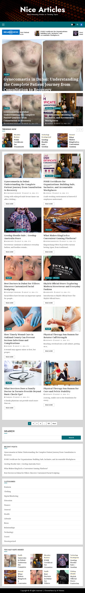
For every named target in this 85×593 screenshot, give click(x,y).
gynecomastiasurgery (13, 124)
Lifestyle (56, 278)
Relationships (9, 527)
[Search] (77, 24)
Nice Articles (42, 9)
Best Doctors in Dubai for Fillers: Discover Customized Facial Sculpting (22, 286)
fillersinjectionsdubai (13, 292)
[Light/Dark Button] (73, 25)
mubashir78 (10, 241)
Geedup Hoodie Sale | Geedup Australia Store (46, 145)
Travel (6, 537)
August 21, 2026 (20, 346)
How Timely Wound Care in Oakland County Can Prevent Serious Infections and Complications (19, 339)
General (72, 135)
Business (57, 108)
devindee (9, 346)
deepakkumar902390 (52, 241)
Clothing (48, 278)
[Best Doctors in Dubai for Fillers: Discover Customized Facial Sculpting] (22, 268)
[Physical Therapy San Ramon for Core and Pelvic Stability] (62, 373)
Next (54, 423)
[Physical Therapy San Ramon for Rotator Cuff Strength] (62, 319)
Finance (7, 505)
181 (49, 423)
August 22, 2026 (29, 124)
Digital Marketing (11, 496)
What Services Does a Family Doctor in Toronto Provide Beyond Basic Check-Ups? (22, 391)
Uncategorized (46, 137)
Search (9, 431)
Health (6, 74)
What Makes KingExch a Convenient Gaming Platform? (74, 143)
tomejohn (9, 397)
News (6, 523)
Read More (9, 204)
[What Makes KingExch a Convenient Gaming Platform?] (62, 140)
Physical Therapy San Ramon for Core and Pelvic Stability (61, 390)
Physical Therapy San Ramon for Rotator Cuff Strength (61, 336)
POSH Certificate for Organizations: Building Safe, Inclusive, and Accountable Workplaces (60, 116)
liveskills (50, 124)
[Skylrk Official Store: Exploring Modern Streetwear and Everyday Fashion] (62, 268)
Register (81, 24)
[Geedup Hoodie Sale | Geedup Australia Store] (35, 140)
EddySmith (48, 340)
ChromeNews (49, 590)
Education (49, 108)
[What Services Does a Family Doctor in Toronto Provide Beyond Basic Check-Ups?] (22, 373)
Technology (45, 135)
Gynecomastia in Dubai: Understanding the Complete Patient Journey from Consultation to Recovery (41, 84)
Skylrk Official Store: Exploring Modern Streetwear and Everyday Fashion (62, 286)
